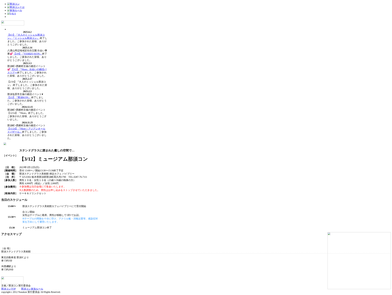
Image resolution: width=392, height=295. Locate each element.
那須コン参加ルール (32, 288)
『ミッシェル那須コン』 (25, 38)
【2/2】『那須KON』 (19, 97)
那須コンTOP (8, 288)
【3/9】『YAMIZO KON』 (27, 53)
